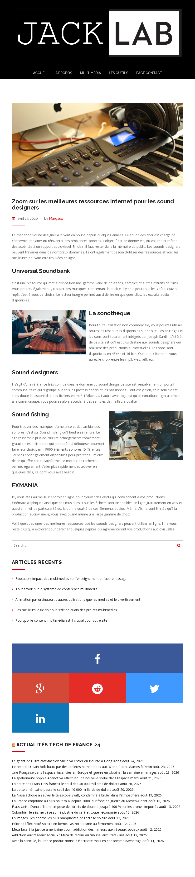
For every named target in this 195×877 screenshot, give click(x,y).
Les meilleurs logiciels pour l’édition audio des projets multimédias (66, 610)
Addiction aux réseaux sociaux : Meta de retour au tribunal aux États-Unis (68, 835)
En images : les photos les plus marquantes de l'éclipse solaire (59, 818)
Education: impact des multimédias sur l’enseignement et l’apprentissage (71, 578)
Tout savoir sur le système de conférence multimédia (56, 589)
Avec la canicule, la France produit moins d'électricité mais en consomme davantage (76, 841)
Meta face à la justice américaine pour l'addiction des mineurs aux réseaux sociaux (75, 829)
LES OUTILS (118, 73)
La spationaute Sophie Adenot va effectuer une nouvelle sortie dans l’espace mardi (75, 778)
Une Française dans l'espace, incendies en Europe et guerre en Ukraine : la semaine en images (84, 772)
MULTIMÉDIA (90, 73)
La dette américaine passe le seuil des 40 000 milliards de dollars (61, 789)
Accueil (40, 73)
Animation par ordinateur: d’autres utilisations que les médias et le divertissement (77, 599)
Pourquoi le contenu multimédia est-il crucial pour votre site (61, 620)
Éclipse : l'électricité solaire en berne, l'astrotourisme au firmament (63, 823)
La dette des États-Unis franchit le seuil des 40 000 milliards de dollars (65, 784)
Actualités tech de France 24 (58, 745)
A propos (63, 73)
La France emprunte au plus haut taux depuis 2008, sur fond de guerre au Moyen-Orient (79, 801)
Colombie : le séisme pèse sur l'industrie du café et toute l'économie (64, 812)
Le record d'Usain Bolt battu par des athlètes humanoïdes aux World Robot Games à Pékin (82, 766)
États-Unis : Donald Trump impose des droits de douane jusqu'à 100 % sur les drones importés (85, 806)
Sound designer (44, 235)
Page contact (149, 73)
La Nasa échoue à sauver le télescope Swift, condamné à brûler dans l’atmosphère (75, 795)
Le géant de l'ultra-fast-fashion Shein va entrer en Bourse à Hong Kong (66, 761)
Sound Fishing (51, 432)
